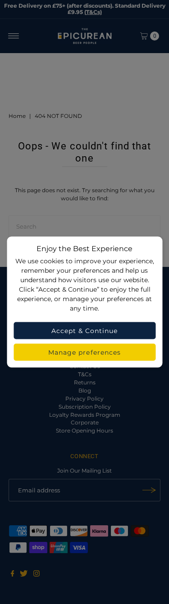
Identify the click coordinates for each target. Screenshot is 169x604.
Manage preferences (84, 352)
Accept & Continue (84, 331)
